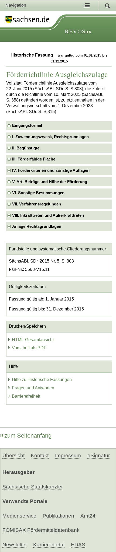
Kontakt (40, 455)
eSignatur (98, 455)
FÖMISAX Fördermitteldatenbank (41, 530)
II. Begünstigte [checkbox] (25, 148)
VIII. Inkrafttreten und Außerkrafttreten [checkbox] (48, 215)
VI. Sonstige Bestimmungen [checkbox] (38, 193)
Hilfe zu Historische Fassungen (42, 379)
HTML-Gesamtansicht (33, 339)
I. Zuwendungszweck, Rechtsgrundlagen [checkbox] (50, 137)
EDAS (78, 544)
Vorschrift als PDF (29, 347)
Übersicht (13, 455)
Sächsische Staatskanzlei (32, 487)
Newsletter (14, 544)
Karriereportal (48, 544)
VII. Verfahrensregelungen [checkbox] (36, 204)
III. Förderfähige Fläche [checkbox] (33, 159)
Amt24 (87, 516)
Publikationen (58, 516)
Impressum (68, 455)
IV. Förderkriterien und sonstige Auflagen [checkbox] (51, 170)
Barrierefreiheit (26, 396)
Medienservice (19, 516)
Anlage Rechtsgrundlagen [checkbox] (36, 226)
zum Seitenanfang (28, 435)
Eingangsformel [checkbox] (27, 125)
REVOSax (78, 31)
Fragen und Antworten (33, 388)
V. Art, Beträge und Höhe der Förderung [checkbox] (49, 182)
